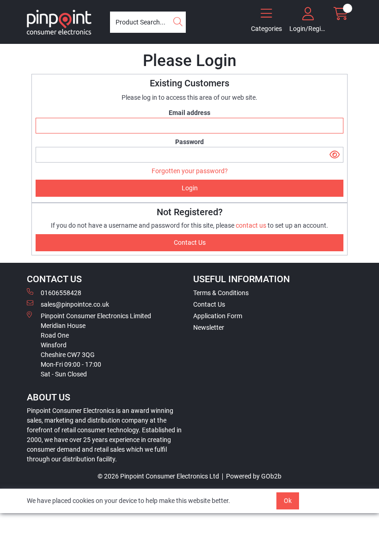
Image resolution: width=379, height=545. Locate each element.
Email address (189, 112)
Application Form (217, 316)
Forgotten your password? (190, 171)
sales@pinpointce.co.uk (75, 304)
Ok (288, 500)
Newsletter (208, 327)
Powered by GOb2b (253, 476)
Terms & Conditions (221, 293)
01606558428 (61, 293)
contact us (252, 225)
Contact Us (209, 304)
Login (190, 188)
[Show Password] (334, 155)
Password (189, 141)
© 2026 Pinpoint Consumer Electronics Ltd (158, 476)
